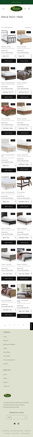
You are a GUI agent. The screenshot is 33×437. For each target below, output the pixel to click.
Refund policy (28, 430)
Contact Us (6, 386)
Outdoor (5, 363)
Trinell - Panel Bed (5, 118)
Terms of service (15, 433)
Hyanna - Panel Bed (21, 46)
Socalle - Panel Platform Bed (7, 192)
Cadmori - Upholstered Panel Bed (8, 155)
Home (5, 374)
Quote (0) (31, 326)
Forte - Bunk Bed (21, 192)
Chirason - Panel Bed (22, 118)
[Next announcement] (30, 2)
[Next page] (28, 325)
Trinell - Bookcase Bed (6, 300)
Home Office (6, 356)
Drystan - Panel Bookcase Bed (8, 82)
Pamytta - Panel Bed (21, 228)
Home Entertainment (9, 360)
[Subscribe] (25, 417)
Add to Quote (9, 61)
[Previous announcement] (3, 2)
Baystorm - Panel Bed (22, 264)
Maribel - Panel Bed (5, 228)
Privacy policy (7, 433)
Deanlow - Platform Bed (22, 155)
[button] (3, 9)
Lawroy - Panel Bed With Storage (22, 301)
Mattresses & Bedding (9, 344)
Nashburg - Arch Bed (6, 46)
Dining (5, 348)
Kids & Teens (6, 352)
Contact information (25, 433)
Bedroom (5, 340)
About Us (5, 382)
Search (5, 378)
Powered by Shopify (18, 430)
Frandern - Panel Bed (6, 264)
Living (5, 336)
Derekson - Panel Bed (22, 82)
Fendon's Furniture (10, 430)
